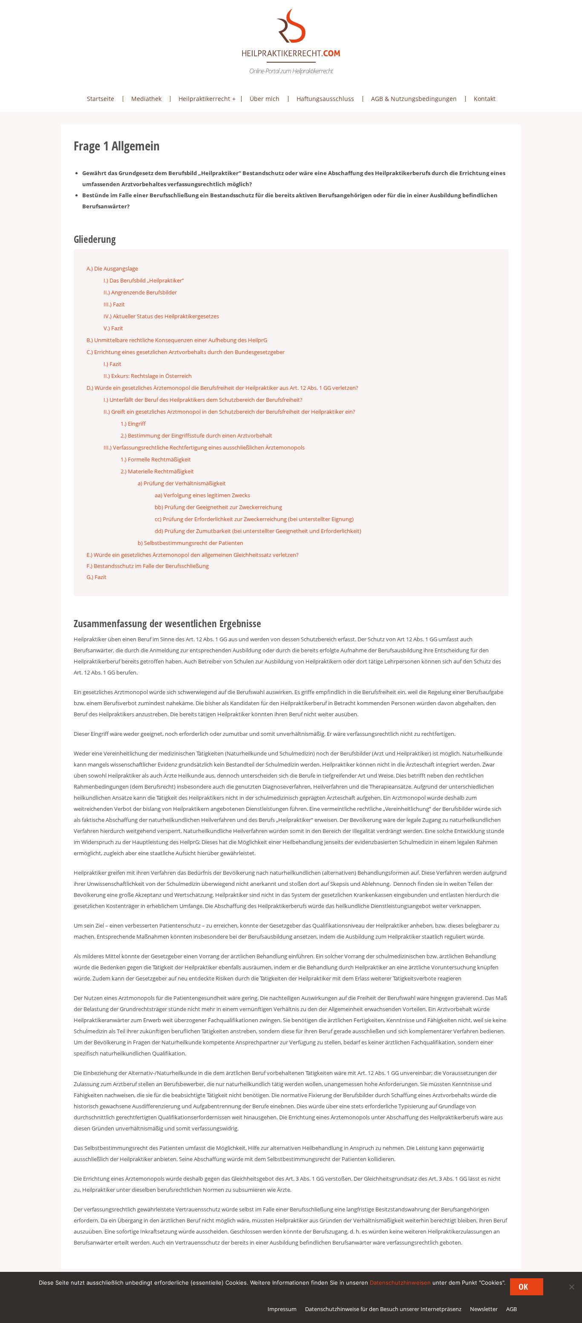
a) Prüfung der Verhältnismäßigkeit (182, 483)
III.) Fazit (114, 304)
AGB (511, 1309)
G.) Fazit (96, 577)
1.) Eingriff (133, 423)
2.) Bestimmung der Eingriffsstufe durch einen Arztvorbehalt (196, 435)
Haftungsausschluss (325, 99)
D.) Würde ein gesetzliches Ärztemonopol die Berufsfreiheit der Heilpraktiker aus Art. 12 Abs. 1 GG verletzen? (222, 388)
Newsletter (484, 1309)
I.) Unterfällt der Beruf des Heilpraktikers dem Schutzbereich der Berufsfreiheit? (203, 400)
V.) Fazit (113, 328)
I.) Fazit (112, 364)
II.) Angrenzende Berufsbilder (140, 292)
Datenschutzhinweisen (400, 1282)
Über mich (264, 99)
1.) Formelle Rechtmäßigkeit (156, 459)
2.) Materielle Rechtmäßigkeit (157, 471)
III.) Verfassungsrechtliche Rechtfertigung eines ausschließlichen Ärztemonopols (204, 447)
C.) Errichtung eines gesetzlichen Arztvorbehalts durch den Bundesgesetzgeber (185, 352)
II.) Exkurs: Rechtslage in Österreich (148, 376)
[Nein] (571, 1287)
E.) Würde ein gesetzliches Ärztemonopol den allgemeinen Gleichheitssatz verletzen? (192, 555)
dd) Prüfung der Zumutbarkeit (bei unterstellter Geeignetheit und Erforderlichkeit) (258, 531)
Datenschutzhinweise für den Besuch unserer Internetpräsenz (383, 1309)
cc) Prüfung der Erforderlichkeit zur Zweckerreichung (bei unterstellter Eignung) (254, 519)
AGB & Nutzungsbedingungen (414, 99)
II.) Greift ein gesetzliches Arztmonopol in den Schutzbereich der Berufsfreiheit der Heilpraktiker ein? (229, 411)
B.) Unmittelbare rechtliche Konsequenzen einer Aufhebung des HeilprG (176, 340)
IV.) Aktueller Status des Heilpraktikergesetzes (161, 316)
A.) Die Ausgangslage (112, 268)
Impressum (282, 1309)
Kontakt (485, 99)
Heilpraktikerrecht (204, 99)
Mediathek (146, 99)
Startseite (100, 99)
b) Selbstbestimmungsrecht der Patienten (190, 543)
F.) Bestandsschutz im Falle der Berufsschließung (147, 566)
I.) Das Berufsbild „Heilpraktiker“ (144, 280)
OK (523, 1286)
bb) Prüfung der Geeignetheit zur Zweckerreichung (218, 507)
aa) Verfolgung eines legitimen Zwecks (202, 495)
